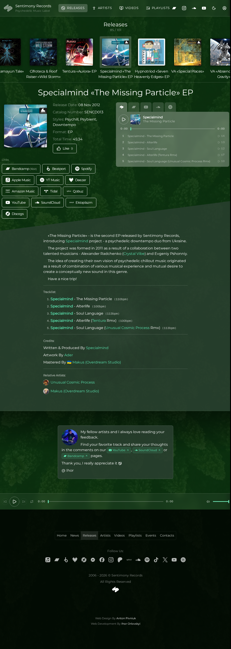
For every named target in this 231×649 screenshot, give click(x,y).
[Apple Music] (47, 559)
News (74, 535)
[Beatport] (65, 559)
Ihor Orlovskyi (130, 623)
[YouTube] (204, 8)
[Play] (124, 119)
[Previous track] (5, 501)
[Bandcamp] (174, 8)
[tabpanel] (172, 139)
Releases (89, 535)
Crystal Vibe (134, 253)
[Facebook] (101, 559)
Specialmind (153, 117)
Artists (105, 535)
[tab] (121, 107)
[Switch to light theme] (214, 8)
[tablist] (172, 107)
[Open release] (135, 119)
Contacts (167, 535)
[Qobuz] (129, 559)
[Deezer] (74, 559)
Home (62, 535)
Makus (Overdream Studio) (96, 362)
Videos (119, 535)
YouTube (119, 450)
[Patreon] (120, 559)
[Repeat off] (31, 501)
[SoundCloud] (194, 8)
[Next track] (23, 501)
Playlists (135, 535)
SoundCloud (148, 450)
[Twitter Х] (165, 559)
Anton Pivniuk (126, 618)
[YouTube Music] (183, 559)
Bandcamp (75, 456)
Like (68, 148)
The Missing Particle (159, 121)
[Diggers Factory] (92, 559)
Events (151, 535)
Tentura (99, 320)
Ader (68, 355)
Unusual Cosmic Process (127, 328)
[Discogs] (83, 559)
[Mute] (208, 501)
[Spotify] (147, 559)
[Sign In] (224, 8)
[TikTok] (156, 559)
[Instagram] (184, 8)
